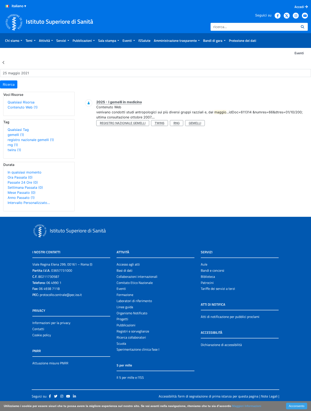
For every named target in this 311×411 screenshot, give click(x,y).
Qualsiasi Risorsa (21, 102)
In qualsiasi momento (24, 172)
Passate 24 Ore (23, 182)
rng (13, 145)
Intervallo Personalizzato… (29, 203)
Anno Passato (21, 197)
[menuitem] (13, 40)
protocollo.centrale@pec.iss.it (61, 294)
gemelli (16, 135)
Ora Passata (20, 177)
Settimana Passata (25, 187)
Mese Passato (22, 192)
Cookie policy (41, 335)
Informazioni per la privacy (51, 322)
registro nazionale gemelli (31, 140)
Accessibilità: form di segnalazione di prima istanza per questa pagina (208, 396)
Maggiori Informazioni (246, 406)
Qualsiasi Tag (18, 130)
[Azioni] (7, 6)
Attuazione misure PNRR (50, 363)
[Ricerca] (302, 26)
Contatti (38, 328)
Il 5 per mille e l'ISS (130, 377)
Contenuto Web (23, 107)
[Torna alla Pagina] (3, 62)
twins (14, 150)
